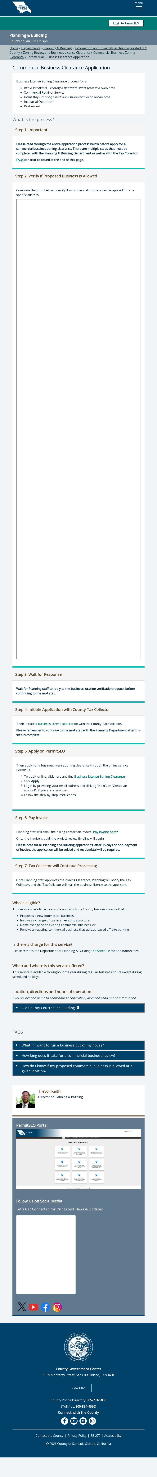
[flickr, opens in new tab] (83, 1421)
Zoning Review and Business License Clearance (56, 52)
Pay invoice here (104, 832)
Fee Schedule (100, 951)
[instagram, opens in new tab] (92, 1421)
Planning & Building (28, 35)
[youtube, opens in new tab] (74, 1421)
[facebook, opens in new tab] (65, 1421)
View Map (82, 1388)
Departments (30, 48)
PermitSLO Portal (31, 1125)
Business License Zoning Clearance (99, 776)
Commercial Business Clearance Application (58, 57)
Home (14, 48)
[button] (139, 8)
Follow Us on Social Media (39, 1201)
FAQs (20, 160)
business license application (58, 724)
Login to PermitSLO (126, 23)
